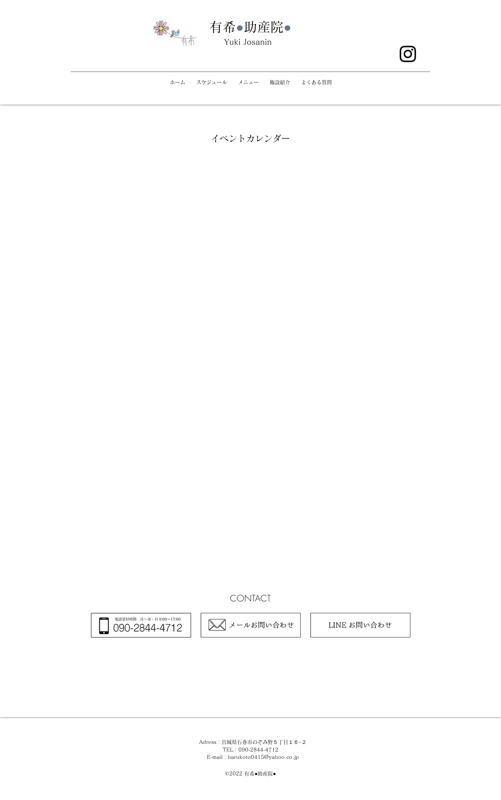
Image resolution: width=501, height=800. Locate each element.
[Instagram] (408, 54)
